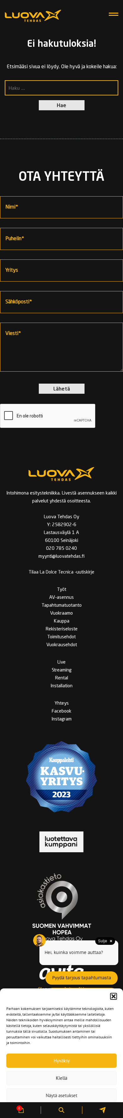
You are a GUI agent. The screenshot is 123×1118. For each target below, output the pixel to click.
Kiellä (61, 1078)
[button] (113, 996)
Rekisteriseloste (62, 629)
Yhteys (62, 703)
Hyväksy (62, 1061)
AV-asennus (61, 597)
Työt (61, 589)
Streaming (62, 670)
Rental (61, 678)
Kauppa (61, 621)
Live (61, 662)
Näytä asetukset (61, 1095)
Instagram (61, 719)
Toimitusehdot (61, 637)
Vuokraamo (61, 613)
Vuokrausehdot (61, 645)
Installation (61, 686)
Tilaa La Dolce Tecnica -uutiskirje (61, 572)
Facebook (61, 711)
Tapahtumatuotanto (62, 605)
